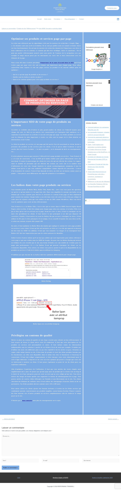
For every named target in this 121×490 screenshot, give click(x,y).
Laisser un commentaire (9, 28)
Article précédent (8, 419)
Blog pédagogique (70, 19)
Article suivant (113, 419)
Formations (57, 19)
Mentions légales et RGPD (60, 477)
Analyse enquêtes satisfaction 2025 (102, 477)
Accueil (39, 19)
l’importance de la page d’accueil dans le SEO (57, 62)
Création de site (21, 28)
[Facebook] (118, 19)
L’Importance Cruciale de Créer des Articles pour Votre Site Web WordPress (98, 167)
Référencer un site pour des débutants (99, 181)
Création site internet (97, 105)
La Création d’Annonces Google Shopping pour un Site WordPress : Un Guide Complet (99, 152)
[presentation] (61, 19)
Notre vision (47, 19)
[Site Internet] (100, 461)
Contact (81, 19)
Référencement (31, 28)
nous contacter (27, 400)
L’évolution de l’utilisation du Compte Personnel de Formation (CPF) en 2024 (98, 159)
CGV (18, 477)
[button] (109, 45)
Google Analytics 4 (96, 69)
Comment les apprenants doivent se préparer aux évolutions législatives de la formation (99, 139)
